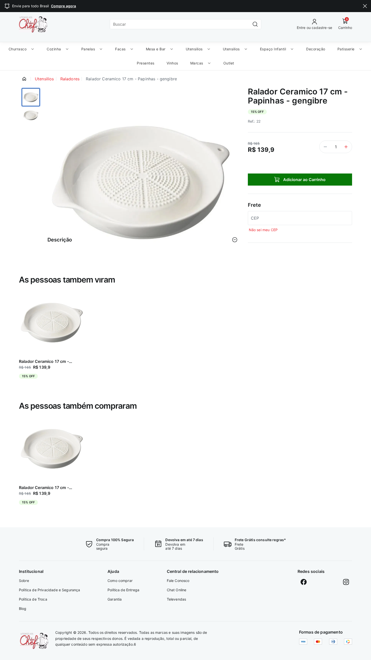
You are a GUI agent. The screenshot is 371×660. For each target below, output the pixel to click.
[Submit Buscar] (255, 24)
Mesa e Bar (156, 49)
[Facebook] (304, 582)
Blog (22, 608)
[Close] (365, 6)
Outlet (228, 63)
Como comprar (120, 580)
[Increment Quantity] (346, 147)
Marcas (196, 63)
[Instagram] (346, 582)
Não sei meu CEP (263, 230)
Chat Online (177, 590)
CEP (255, 218)
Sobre (24, 580)
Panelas (88, 49)
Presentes (145, 63)
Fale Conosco (178, 580)
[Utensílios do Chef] (34, 641)
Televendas (176, 599)
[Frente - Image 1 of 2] (31, 97)
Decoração (315, 49)
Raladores (70, 78)
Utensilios (194, 49)
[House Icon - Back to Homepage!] (24, 79)
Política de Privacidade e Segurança (49, 590)
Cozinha (54, 49)
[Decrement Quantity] (325, 147)
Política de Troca (33, 599)
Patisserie (346, 49)
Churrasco (18, 49)
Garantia (115, 599)
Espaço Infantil (273, 49)
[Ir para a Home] (33, 24)
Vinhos (172, 63)
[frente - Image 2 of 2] (31, 118)
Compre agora (63, 6)
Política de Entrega (123, 590)
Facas (120, 49)
